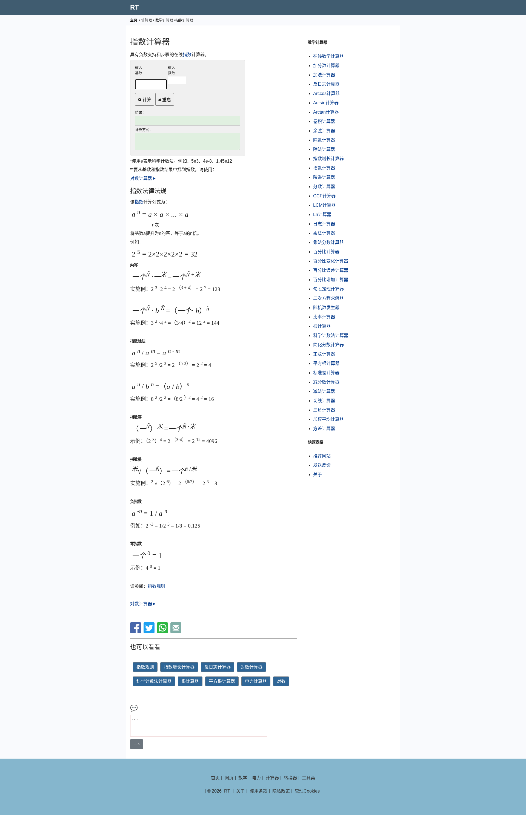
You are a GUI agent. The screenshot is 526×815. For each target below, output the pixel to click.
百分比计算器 (326, 251)
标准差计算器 (326, 372)
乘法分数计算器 (328, 242)
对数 (281, 681)
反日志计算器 (217, 667)
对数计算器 (251, 667)
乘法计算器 (324, 233)
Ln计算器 (322, 214)
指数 (187, 54)
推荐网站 (322, 456)
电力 (256, 778)
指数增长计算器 (179, 667)
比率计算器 (324, 317)
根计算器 (190, 681)
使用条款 (258, 791)
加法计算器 (324, 75)
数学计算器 (164, 20)
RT (134, 7)
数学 (242, 778)
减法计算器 (324, 391)
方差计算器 (324, 428)
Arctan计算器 (326, 112)
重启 (166, 99)
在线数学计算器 (328, 56)
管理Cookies (307, 791)
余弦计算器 (324, 130)
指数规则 (156, 586)
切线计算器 (324, 400)
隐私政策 (281, 791)
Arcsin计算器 (326, 102)
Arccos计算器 (326, 93)
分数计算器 (324, 186)
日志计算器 (324, 223)
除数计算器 (324, 140)
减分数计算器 (326, 382)
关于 (317, 474)
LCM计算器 (324, 205)
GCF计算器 (324, 196)
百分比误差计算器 (330, 270)
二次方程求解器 (328, 298)
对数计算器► (143, 178)
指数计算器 (324, 168)
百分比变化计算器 (330, 261)
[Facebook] (136, 631)
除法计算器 (324, 149)
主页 (133, 20)
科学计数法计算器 (153, 681)
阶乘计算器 (324, 177)
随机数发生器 (326, 307)
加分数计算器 (326, 65)
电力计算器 (256, 681)
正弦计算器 (324, 354)
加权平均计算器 (328, 419)
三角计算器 (324, 410)
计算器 (146, 20)
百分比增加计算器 (330, 279)
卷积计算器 (324, 121)
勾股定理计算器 (328, 289)
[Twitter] (150, 631)
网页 (229, 778)
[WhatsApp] (163, 631)
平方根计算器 (222, 681)
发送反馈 (322, 465)
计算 (146, 99)
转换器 (290, 778)
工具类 (308, 778)
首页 (215, 778)
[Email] (176, 631)
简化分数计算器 (328, 344)
